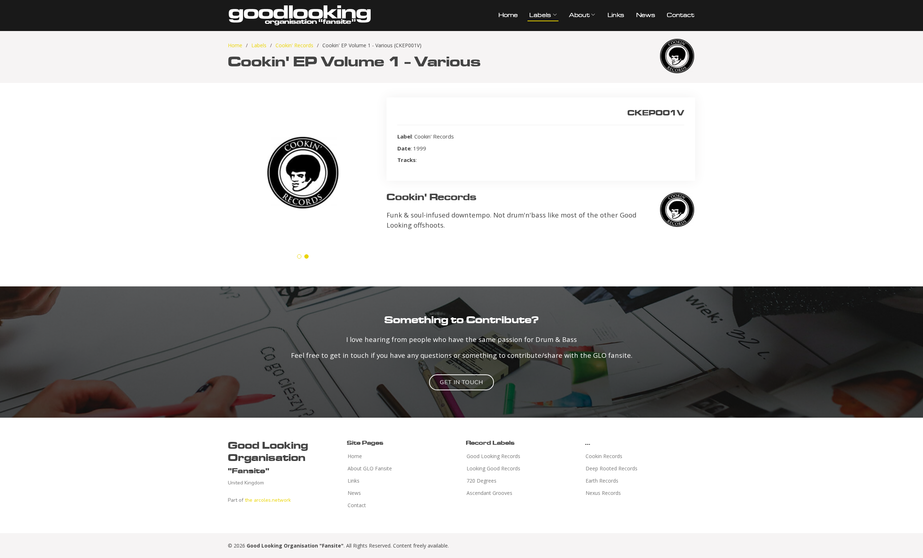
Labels (258, 45)
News (645, 15)
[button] (299, 256)
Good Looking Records (493, 456)
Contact (680, 15)
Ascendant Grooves (489, 493)
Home (508, 15)
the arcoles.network (268, 500)
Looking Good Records (493, 468)
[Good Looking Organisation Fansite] (300, 14)
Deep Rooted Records (611, 468)
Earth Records (602, 480)
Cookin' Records (294, 45)
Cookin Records (604, 456)
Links (615, 15)
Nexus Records (603, 493)
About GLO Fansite (370, 468)
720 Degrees (481, 480)
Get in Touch (461, 382)
